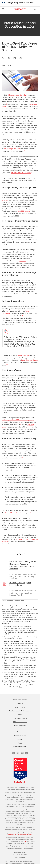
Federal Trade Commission (14, 513)
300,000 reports (24, 211)
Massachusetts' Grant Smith (18, 95)
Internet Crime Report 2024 (21, 173)
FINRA (25, 841)
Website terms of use (20, 722)
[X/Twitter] (22, 753)
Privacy (20, 715)
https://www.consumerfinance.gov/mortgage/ (20, 834)
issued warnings (23, 355)
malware (22, 261)
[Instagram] (17, 753)
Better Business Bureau (29, 360)
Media (20, 743)
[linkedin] (26, 753)
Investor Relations (20, 736)
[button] (20, 58)
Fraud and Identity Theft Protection (20, 711)
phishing (5, 200)
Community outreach (20, 747)
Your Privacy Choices (20, 718)
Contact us (20, 704)
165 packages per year (12, 148)
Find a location (20, 707)
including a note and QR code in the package (18, 420)
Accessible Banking (20, 726)
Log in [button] (35, 9)
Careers (20, 739)
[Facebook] (13, 753)
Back (9, 634)
